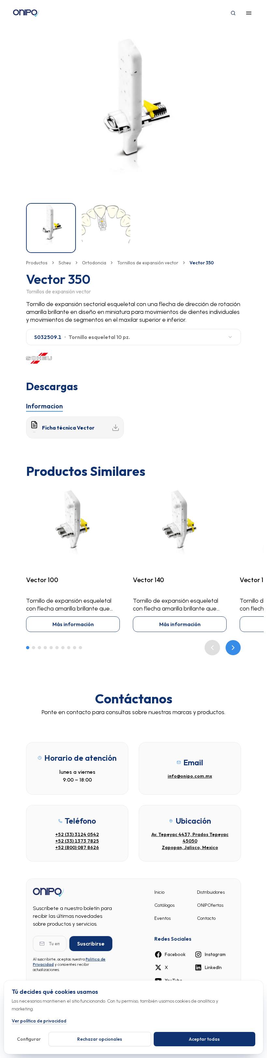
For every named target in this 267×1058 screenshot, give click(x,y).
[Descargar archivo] (115, 428)
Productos (37, 263)
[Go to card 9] (74, 647)
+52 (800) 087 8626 (77, 847)
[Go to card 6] (57, 647)
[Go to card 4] (45, 647)
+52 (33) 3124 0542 (77, 834)
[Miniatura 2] (106, 228)
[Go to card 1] (27, 647)
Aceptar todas (204, 1039)
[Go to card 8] (68, 647)
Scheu (65, 263)
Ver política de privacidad (39, 1021)
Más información (73, 624)
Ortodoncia (94, 263)
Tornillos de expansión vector (147, 263)
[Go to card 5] (51, 647)
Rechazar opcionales (99, 1039)
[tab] (44, 406)
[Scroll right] (233, 647)
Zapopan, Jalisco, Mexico (190, 847)
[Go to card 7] (62, 647)
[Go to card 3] (39, 647)
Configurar (29, 1039)
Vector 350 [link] (202, 263)
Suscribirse (91, 943)
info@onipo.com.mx (190, 776)
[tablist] (133, 405)
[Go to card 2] (33, 647)
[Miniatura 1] (51, 228)
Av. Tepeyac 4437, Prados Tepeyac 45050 (190, 837)
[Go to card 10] (80, 647)
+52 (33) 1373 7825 (77, 841)
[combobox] (133, 337)
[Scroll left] (212, 647)
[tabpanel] (133, 427)
